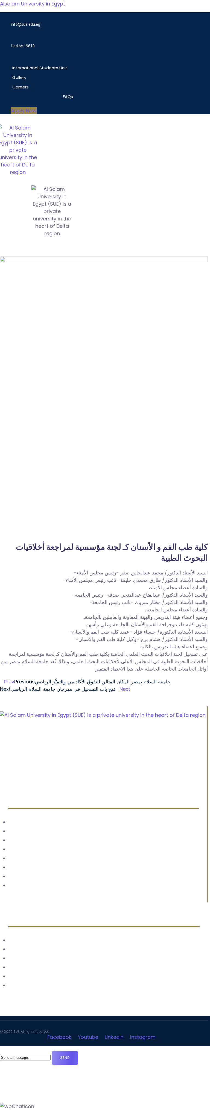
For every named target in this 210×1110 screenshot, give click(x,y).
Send (65, 1058)
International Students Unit (39, 68)
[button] (48, 61)
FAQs (68, 96)
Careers (20, 87)
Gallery (19, 77)
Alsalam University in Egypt (32, 3)
